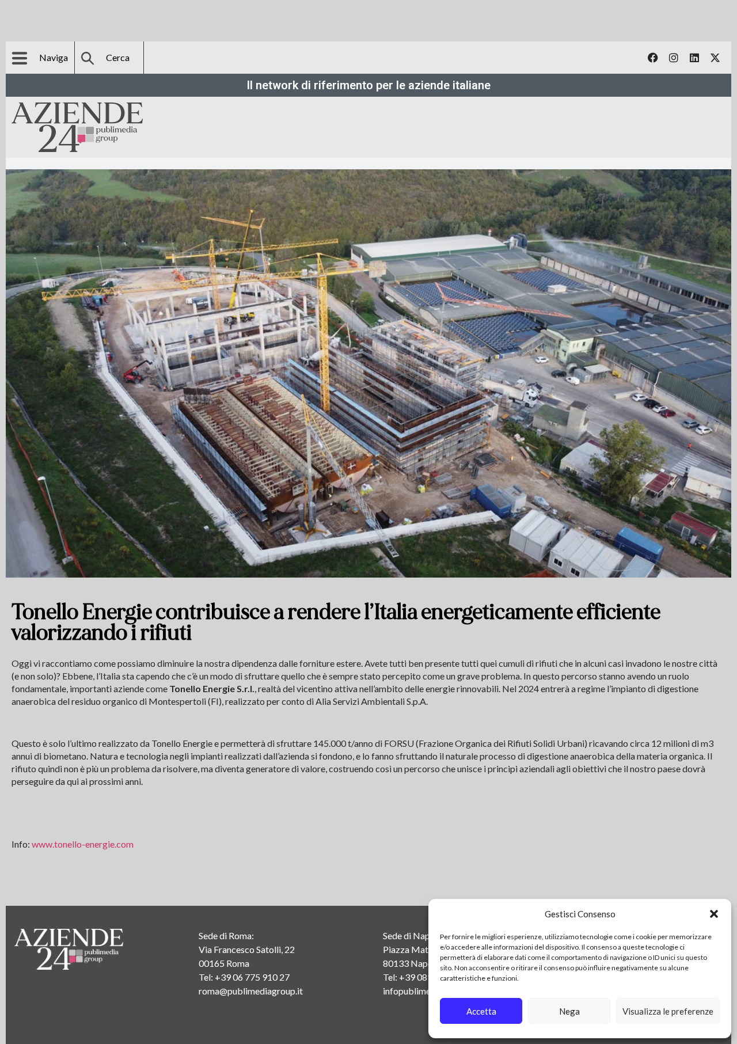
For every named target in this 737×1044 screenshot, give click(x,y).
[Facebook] (653, 57)
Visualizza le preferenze (667, 1011)
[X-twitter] (715, 57)
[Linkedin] (694, 57)
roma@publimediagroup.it (251, 990)
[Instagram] (673, 57)
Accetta (481, 1011)
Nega (569, 1011)
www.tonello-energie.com (83, 843)
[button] (714, 914)
